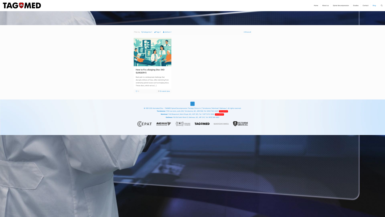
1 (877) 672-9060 (208, 114)
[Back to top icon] (192, 104)
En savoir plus (165, 91)
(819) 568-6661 (214, 117)
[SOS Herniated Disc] (22, 5)
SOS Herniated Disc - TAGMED (160, 108)
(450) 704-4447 (212, 111)
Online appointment (223, 111)
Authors (167, 32)
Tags (158, 32)
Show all (248, 32)
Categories (147, 32)
